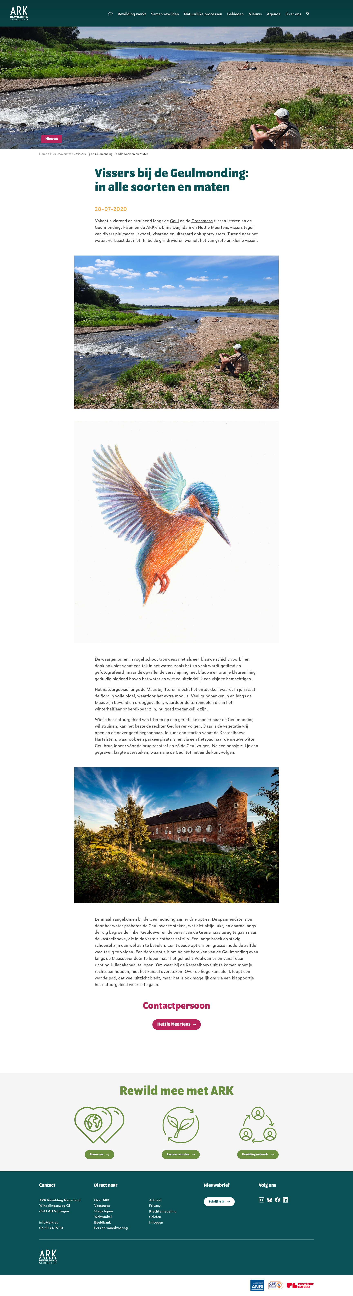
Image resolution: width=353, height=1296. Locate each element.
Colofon (155, 1216)
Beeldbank (102, 1222)
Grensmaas (202, 220)
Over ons (293, 14)
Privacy (155, 1205)
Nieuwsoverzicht (61, 153)
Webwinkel (103, 1216)
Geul (174, 220)
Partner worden (178, 1154)
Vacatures (102, 1205)
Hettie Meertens (173, 1024)
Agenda (273, 14)
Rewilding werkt (132, 14)
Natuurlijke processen (203, 14)
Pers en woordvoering (111, 1227)
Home (110, 14)
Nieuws (255, 14)
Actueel (155, 1199)
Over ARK (102, 1199)
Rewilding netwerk (255, 1154)
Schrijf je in (216, 1201)
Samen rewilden (165, 14)
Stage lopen (103, 1210)
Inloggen (156, 1222)
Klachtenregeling (162, 1211)
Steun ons (97, 1154)
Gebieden (235, 14)
